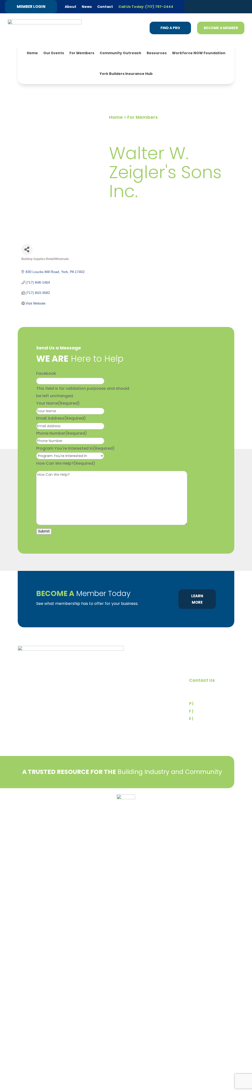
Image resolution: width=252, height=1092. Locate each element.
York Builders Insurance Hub (126, 73)
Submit (44, 531)
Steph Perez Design (199, 809)
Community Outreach (120, 53)
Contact (105, 6)
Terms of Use (44, 807)
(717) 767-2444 (209, 703)
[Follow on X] (198, 6)
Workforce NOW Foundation (198, 53)
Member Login (31, 6)
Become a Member (221, 27)
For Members (81, 53)
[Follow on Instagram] (226, 6)
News (87, 6)
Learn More (197, 599)
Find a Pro (170, 27)
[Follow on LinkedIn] (208, 6)
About (70, 6)
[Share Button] (26, 249)
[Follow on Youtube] (236, 6)
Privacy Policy (30, 799)
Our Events (53, 53)
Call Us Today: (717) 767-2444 (145, 6)
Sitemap (227, 809)
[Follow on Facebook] (217, 6)
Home (32, 53)
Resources (157, 53)
